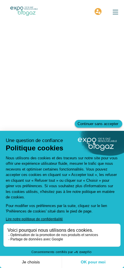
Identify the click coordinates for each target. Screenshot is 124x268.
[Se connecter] (98, 11)
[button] (115, 12)
